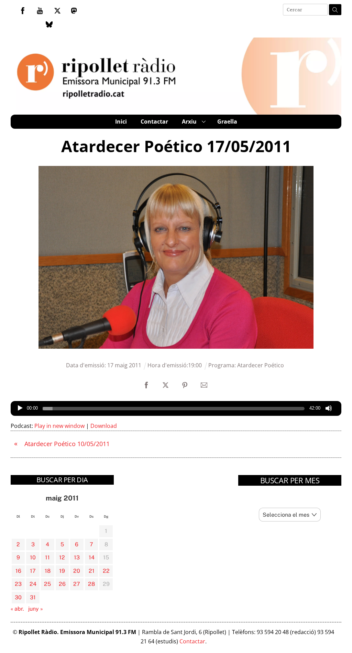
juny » (35, 608)
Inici (121, 121)
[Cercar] (335, 9)
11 (47, 557)
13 (77, 557)
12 (62, 557)
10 (33, 557)
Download (103, 426)
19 (62, 571)
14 (92, 557)
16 (18, 571)
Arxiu (189, 121)
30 (18, 597)
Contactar (154, 121)
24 (33, 584)
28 (91, 584)
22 (106, 571)
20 (76, 571)
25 (47, 584)
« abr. (17, 608)
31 (33, 597)
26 (62, 584)
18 (48, 571)
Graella (227, 121)
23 (18, 584)
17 (33, 571)
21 (92, 571)
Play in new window (59, 426)
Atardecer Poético (260, 365)
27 (76, 584)
